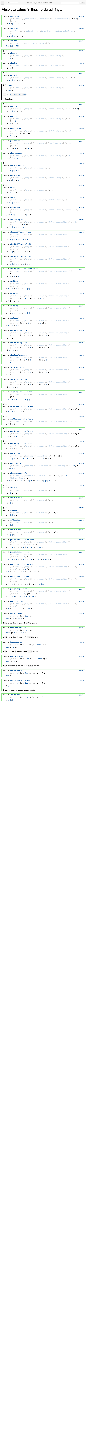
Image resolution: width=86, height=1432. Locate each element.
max (38, 481)
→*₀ (9, 90)
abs (4, 95)
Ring (42, 43)
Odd (7, 46)
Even (17, 133)
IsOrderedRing (55, 56)
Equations (8, 99)
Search (82, 3)
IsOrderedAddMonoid (64, 31)
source (81, 16)
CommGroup (29, 19)
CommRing (29, 456)
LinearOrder (43, 19)
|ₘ (13, 24)
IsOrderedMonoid (60, 19)
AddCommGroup (30, 31)
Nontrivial (70, 210)
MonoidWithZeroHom (18, 95)
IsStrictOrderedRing (58, 222)
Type (16, 19)
